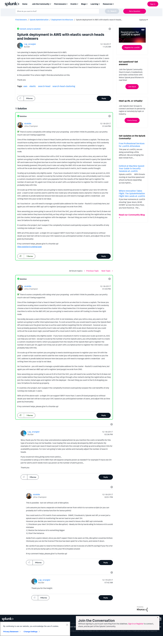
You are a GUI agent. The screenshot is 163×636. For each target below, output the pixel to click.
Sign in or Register (136, 623)
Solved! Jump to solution (30, 29)
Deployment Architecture (62, 19)
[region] (35, 629)
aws (25, 86)
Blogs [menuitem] (83, 4)
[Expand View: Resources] (113, 3)
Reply (104, 98)
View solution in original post (29, 246)
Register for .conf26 (132, 47)
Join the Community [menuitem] (40, 4)
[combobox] (67, 11)
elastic (32, 86)
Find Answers (21, 19)
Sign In (152, 4)
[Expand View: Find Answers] (67, 3)
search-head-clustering (64, 86)
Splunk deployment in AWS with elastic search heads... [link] (99, 19)
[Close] (67, 625)
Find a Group (132, 120)
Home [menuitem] (24, 4)
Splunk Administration (39, 19)
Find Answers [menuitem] (60, 4)
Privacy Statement (10, 631)
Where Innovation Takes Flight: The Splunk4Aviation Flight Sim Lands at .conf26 (132, 193)
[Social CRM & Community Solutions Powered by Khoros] (142, 609)
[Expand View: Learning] (99, 3)
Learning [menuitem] (94, 4)
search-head (44, 86)
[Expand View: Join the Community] (50, 3)
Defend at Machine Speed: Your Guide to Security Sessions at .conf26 (131, 168)
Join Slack (132, 87)
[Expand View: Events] (77, 3)
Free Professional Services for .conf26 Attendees (132, 144)
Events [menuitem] (73, 4)
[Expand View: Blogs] (87, 3)
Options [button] (142, 20)
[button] (109, 29)
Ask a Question (134, 11)
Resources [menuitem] (107, 4)
